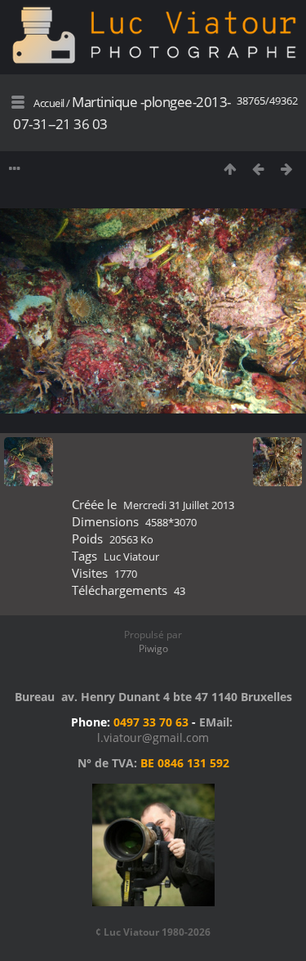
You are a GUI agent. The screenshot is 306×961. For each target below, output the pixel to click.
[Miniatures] (229, 168)
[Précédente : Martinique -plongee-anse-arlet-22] (258, 168)
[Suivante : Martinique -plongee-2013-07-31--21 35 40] (287, 168)
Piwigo (153, 648)
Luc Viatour (131, 556)
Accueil (48, 103)
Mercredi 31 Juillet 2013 (178, 505)
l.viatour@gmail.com (153, 737)
